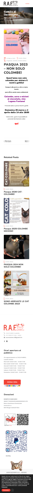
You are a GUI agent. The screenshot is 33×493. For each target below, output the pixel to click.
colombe (15, 60)
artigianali (9, 60)
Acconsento (6, 490)
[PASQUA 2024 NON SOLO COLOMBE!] (16, 247)
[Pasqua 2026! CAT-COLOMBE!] (16, 173)
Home (5, 17)
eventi (10, 17)
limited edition (22, 60)
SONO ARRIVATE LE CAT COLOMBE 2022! (16, 302)
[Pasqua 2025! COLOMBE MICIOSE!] (16, 210)
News (24, 58)
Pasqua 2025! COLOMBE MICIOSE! (16, 229)
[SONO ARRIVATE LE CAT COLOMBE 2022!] (16, 283)
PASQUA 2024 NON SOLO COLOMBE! (13, 265)
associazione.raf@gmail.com (14, 337)
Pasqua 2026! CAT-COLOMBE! (13, 193)
